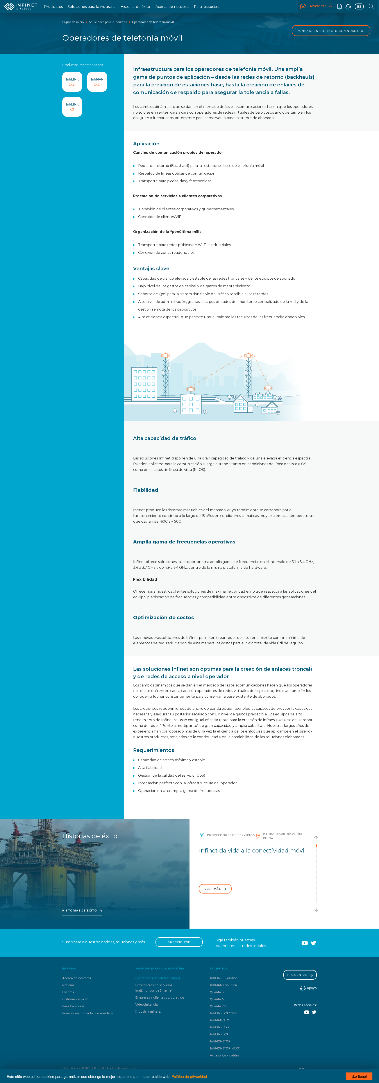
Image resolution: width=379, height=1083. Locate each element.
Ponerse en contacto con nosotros (87, 1013)
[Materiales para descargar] (339, 6)
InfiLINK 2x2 (219, 1027)
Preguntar (298, 974)
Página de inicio (73, 22)
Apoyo (311, 988)
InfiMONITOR (220, 1041)
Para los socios (206, 7)
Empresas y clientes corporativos (159, 997)
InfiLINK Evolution (224, 978)
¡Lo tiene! (359, 1076)
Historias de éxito (135, 7)
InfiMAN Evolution (223, 985)
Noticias (68, 985)
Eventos (68, 992)
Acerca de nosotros (172, 7)
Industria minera (148, 1011)
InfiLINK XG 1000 (223, 1013)
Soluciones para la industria (91, 7)
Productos (53, 7)
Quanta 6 (217, 999)
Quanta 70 (218, 1006)
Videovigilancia (146, 1004)
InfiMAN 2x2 (219, 1020)
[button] (316, 837)
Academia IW (321, 6)
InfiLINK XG (219, 1034)
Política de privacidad (189, 1076)
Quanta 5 (217, 992)
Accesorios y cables (224, 1055)
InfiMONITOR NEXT (225, 1048)
